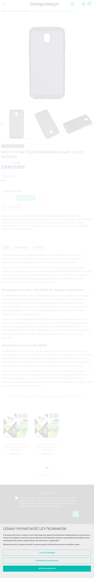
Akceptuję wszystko (47, 568)
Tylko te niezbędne (47, 553)
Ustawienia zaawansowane (47, 561)
